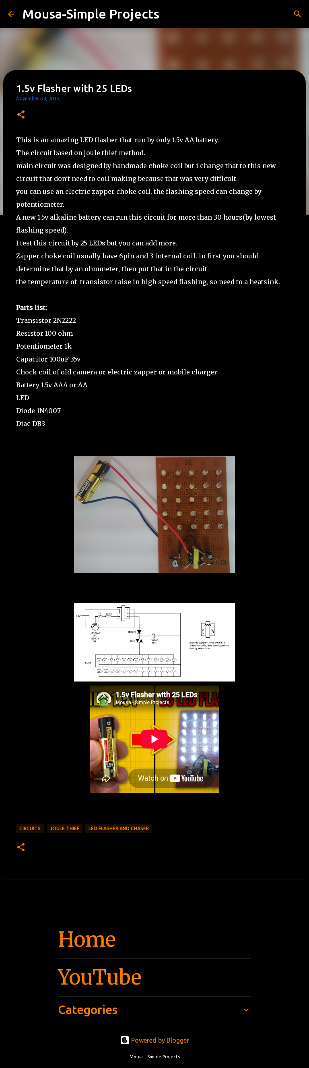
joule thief (64, 828)
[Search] (170, 14)
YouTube (100, 977)
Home (87, 939)
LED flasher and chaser (119, 828)
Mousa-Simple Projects (91, 13)
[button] (21, 115)
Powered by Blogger (159, 1040)
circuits (30, 828)
